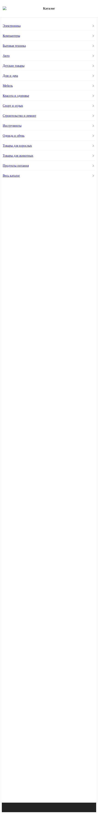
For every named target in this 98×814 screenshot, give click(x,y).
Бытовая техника (14, 45)
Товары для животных (18, 155)
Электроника (12, 25)
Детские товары (13, 65)
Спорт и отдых (13, 105)
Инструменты (12, 125)
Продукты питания (16, 165)
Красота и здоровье (16, 95)
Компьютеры (11, 35)
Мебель (8, 85)
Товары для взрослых (17, 145)
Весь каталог (11, 175)
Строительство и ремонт (19, 115)
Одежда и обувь (13, 135)
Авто (6, 55)
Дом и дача (10, 75)
